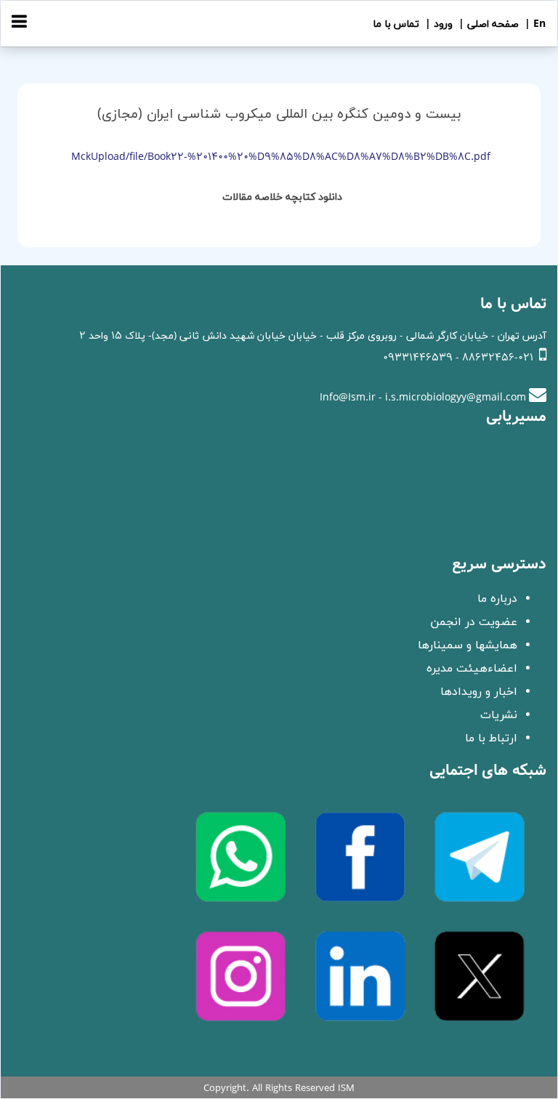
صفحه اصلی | (487, 24)
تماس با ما (396, 24)
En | (534, 24)
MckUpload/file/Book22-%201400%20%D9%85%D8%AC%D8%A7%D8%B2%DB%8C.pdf (280, 157)
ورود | (437, 24)
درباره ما (497, 599)
